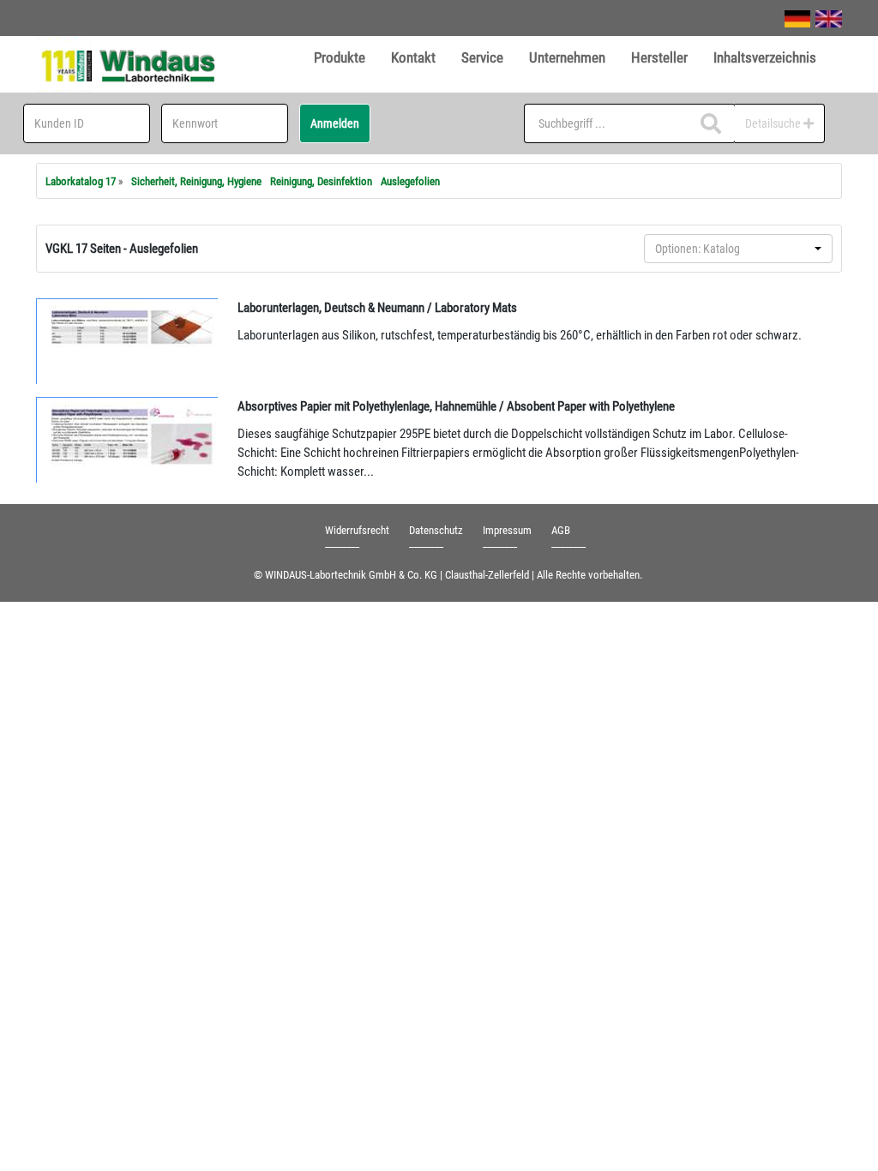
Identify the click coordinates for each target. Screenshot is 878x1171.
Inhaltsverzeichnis (764, 57)
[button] (738, 248)
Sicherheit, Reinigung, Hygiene (196, 181)
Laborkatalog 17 (80, 181)
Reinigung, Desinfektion (321, 181)
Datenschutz (436, 530)
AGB (560, 530)
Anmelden (334, 123)
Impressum (507, 530)
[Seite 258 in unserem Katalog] (128, 439)
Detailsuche (774, 123)
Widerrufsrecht (357, 530)
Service (482, 57)
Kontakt (413, 57)
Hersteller (659, 57)
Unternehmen (567, 57)
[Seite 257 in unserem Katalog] (128, 341)
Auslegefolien (410, 181)
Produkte (339, 57)
